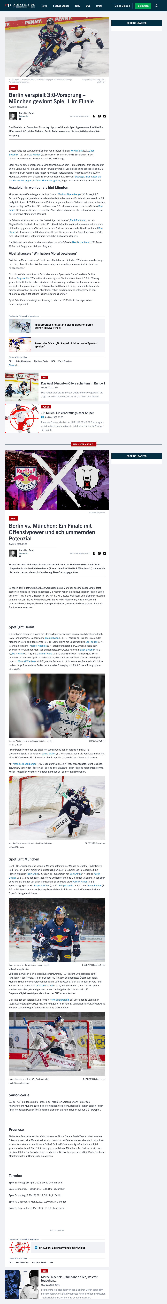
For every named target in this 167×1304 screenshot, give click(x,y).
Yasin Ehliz (32, 873)
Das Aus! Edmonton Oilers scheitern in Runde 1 (73, 383)
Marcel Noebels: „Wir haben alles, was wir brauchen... (69, 1278)
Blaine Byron (52, 637)
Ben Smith (75, 873)
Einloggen (143, 5)
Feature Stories (61, 5)
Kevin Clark (77, 150)
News (44, 5)
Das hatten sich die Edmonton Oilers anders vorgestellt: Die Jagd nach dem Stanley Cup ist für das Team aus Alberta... (72, 394)
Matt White (18, 653)
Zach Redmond (78, 220)
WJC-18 (46, 406)
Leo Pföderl (34, 154)
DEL (88, 5)
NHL (77, 5)
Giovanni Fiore (44, 653)
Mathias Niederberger (69, 194)
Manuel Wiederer (27, 661)
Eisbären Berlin (41, 361)
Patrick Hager (79, 881)
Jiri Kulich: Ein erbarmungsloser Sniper (67, 413)
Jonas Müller (48, 753)
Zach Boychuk (65, 361)
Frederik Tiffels (41, 885)
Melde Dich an (122, 5)
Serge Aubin (23, 278)
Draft (99, 5)
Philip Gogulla (66, 885)
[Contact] (20, 119)
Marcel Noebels (38, 645)
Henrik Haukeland (81, 242)
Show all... (14, 365)
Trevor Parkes (94, 885)
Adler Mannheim (23, 361)
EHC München (22, 1262)
